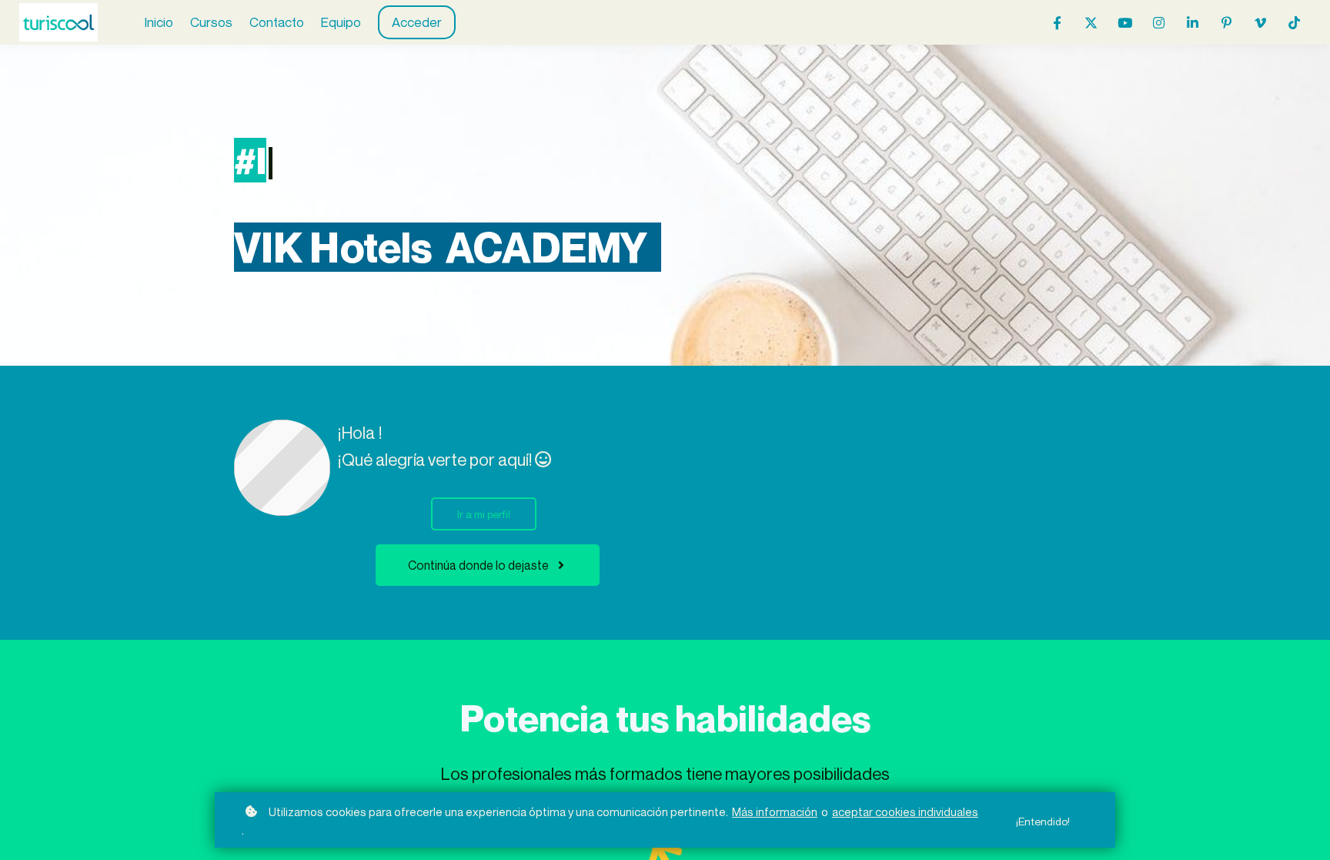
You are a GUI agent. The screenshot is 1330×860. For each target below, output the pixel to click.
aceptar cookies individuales (905, 811)
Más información (774, 811)
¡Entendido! (1043, 821)
